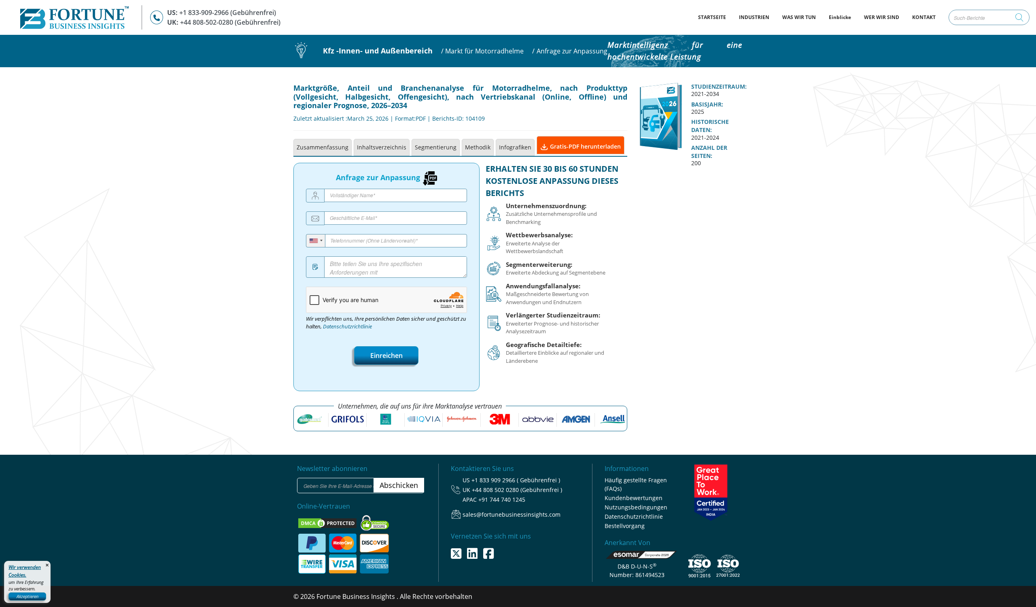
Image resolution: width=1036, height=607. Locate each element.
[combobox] (315, 240)
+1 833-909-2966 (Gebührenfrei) (227, 12)
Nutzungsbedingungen (636, 507)
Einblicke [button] (840, 17)
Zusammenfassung (322, 147)
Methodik (477, 147)
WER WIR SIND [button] (881, 17)
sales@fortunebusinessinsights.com (511, 514)
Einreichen (386, 355)
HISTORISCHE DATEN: (710, 126)
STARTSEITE (715, 17)
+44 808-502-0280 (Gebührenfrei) (230, 22)
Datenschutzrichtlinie (347, 326)
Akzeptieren (27, 596)
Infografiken (515, 147)
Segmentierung (435, 147)
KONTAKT (924, 17)
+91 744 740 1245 (501, 499)
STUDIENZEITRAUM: (719, 86)
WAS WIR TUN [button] (799, 17)
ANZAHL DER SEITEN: (709, 152)
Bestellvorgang (625, 526)
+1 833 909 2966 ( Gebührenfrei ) (515, 480)
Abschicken (399, 485)
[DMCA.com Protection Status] (328, 522)
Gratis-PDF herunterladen (584, 146)
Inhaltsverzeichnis (381, 147)
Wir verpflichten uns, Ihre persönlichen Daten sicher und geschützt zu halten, (386, 322)
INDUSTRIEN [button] (754, 17)
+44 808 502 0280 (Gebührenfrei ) (517, 490)
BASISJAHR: (707, 104)
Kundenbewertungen (633, 498)
